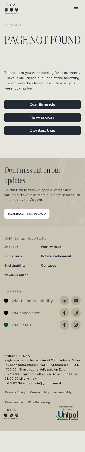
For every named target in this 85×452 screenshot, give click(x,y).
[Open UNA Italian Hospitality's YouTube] (76, 300)
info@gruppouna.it (47, 383)
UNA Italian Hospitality (31, 301)
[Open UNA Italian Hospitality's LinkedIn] (64, 300)
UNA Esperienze (25, 313)
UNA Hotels (21, 325)
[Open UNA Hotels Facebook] (64, 325)
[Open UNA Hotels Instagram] (76, 325)
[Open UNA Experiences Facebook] (64, 312)
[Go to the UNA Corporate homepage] (11, 413)
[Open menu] (76, 8)
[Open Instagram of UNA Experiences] (76, 312)
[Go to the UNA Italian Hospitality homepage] (14, 8)
